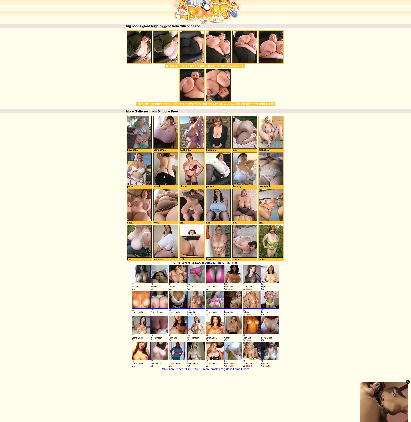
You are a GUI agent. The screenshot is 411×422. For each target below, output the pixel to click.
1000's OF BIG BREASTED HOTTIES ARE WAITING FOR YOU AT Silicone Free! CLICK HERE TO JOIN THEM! (205, 104)
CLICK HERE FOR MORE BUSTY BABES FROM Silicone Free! (205, 66)
